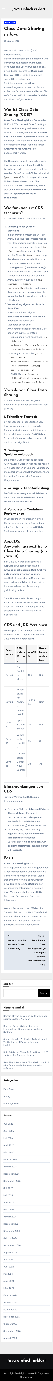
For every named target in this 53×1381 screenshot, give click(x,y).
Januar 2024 (10, 1302)
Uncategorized (11, 1103)
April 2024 (8, 1281)
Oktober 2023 (10, 1324)
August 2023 (10, 1338)
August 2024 (10, 1252)
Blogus (41, 1373)
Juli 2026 (8, 1124)
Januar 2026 (10, 1166)
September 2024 (12, 1245)
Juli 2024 (8, 1259)
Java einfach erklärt (28, 9)
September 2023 (12, 1331)
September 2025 (12, 1181)
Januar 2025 (10, 1216)
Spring (6, 1096)
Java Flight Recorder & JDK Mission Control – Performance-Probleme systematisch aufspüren (26, 1065)
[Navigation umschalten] (3, 8)
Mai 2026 (8, 1138)
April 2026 (8, 1145)
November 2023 (11, 1316)
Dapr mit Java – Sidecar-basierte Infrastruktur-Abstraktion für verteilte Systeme (23, 1029)
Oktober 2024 (10, 1238)
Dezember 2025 (11, 1174)
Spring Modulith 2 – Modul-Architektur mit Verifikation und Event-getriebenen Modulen (25, 1042)
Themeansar (26, 1377)
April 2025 (8, 1202)
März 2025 (8, 1209)
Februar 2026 (10, 1159)
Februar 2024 (10, 1295)
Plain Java (10, 22)
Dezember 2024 (11, 1224)
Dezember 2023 (11, 1309)
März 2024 (8, 1288)
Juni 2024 (8, 1266)
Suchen (8, 984)
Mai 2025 (8, 1195)
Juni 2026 (8, 1131)
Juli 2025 (8, 1188)
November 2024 (11, 1231)
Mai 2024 (8, 1274)
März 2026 (8, 1152)
